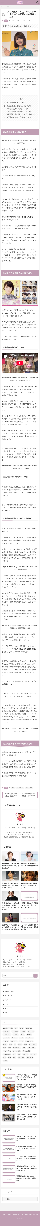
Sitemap (14, 1214)
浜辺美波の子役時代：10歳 (19, 109)
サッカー (29, 1034)
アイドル (23, 1031)
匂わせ (20, 1044)
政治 (6, 1004)
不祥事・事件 (29, 1041)
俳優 (10, 1044)
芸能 (6, 20)
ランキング (14, 1041)
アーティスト (7, 1034)
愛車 (24, 1047)
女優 (13, 788)
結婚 (9, 1057)
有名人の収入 (31, 1047)
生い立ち (25, 1054)
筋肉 (4, 1057)
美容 (14, 1057)
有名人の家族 (26, 1051)
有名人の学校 (17, 1051)
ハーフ (21, 1038)
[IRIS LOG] (20, 2)
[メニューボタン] (2, 2)
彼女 (9, 1047)
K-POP (22, 1028)
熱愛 (19, 1054)
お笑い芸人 (6, 1031)
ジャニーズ (8, 996)
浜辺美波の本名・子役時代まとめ (19, 117)
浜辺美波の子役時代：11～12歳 (20, 111)
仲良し (5, 1044)
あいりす (20, 824)
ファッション (29, 1038)
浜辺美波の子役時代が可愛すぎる (19, 106)
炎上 (14, 1054)
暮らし (7, 1008)
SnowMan (29, 1028)
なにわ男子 (15, 1031)
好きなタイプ (33, 1044)
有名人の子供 (7, 1051)
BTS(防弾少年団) (8, 1028)
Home (3, 1214)
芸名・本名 (29, 788)
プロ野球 (5, 1041)
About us (20, 1214)
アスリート (31, 1031)
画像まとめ (20, 788)
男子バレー (33, 1054)
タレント (14, 1038)
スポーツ (8, 1000)
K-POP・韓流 (9, 991)
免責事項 (35, 1214)
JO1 (16, 1028)
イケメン (15, 1034)
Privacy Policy (28, 1214)
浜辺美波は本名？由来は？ (16, 102)
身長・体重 (30, 1057)
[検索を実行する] (35, 976)
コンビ (22, 1034)
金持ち (5, 1061)
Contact (9, 1214)
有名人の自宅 (7, 1054)
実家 (4, 1047)
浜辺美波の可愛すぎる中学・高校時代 (22, 114)
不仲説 (21, 1041)
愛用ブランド (17, 1047)
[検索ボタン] (37, 2)
